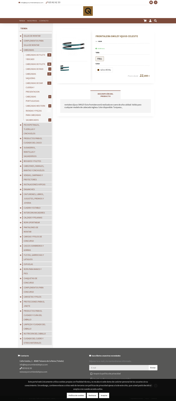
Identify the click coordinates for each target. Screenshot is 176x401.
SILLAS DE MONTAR (32, 36)
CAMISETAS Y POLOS (32, 296)
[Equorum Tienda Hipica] (88, 11)
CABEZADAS (29, 50)
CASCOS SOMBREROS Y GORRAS (34, 248)
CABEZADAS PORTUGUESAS (38, 98)
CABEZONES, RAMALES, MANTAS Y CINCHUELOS (34, 168)
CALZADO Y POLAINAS (33, 217)
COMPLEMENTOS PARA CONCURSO (33, 289)
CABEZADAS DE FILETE (38, 64)
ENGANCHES (29, 189)
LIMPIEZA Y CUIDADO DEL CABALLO (34, 326)
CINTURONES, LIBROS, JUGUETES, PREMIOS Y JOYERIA (34, 198)
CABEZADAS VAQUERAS (38, 76)
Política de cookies (76, 395)
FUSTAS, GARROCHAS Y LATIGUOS (34, 257)
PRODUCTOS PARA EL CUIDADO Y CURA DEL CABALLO (33, 315)
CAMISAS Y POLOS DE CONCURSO (33, 238)
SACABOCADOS (38, 120)
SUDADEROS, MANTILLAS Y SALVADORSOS (30, 152)
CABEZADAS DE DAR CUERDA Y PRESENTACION (38, 87)
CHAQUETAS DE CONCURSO (30, 280)
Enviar (153, 368)
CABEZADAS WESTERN (38, 106)
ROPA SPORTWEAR (32, 222)
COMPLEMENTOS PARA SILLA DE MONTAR (33, 42)
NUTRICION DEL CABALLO (35, 333)
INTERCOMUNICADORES (34, 212)
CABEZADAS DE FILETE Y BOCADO (38, 57)
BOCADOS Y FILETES (32, 161)
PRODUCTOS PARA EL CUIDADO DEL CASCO (33, 140)
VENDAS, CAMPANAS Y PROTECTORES (33, 177)
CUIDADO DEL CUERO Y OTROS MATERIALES (33, 340)
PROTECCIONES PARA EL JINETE (34, 303)
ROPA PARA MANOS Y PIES (32, 271)
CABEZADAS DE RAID (38, 69)
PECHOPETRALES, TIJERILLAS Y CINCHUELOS (31, 129)
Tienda (23, 28)
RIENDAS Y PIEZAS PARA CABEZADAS (38, 112)
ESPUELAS (28, 264)
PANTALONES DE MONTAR (31, 229)
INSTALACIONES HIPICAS (34, 184)
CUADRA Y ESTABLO (32, 207)
